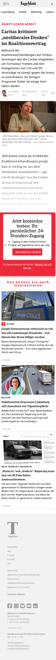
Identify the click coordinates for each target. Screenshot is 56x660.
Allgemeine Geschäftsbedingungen (23, 574)
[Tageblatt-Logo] (12, 533)
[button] (52, 12)
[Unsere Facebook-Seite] (9, 607)
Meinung (36, 12)
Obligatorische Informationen (21, 583)
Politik (22, 12)
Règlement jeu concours (18, 587)
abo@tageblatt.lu (15, 642)
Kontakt (11, 559)
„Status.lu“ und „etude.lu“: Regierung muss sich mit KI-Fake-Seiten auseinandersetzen (28, 475)
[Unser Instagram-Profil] (16, 607)
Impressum (12, 570)
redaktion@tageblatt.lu (18, 648)
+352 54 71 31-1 (15, 628)
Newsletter (12, 546)
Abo (9, 551)
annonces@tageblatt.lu (18, 645)
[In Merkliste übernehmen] (53, 93)
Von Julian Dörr (13, 93)
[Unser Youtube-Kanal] (29, 607)
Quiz (9, 563)
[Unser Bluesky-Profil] (22, 607)
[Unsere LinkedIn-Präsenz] (35, 607)
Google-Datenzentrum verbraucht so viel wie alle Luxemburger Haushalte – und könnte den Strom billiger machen (27, 333)
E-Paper (11, 555)
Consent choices (16, 594)
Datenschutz (13, 578)
